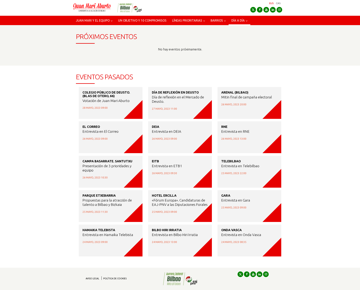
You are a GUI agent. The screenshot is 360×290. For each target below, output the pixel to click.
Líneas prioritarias (187, 20)
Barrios (217, 20)
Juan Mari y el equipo (93, 20)
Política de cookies (115, 278)
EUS (271, 3)
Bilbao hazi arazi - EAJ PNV (129, 7)
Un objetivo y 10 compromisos (142, 20)
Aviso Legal (92, 278)
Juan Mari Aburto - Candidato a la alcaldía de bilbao (92, 8)
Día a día (238, 20)
